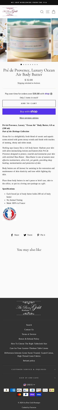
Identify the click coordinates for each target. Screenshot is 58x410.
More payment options (29, 118)
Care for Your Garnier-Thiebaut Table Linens (29, 348)
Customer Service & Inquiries (29, 369)
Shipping (21, 83)
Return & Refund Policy (29, 339)
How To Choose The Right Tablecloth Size (29, 344)
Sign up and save (29, 378)
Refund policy (29, 361)
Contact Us (29, 330)
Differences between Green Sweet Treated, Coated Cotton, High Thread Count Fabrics (29, 354)
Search (29, 325)
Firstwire (33, 407)
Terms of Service (29, 334)
